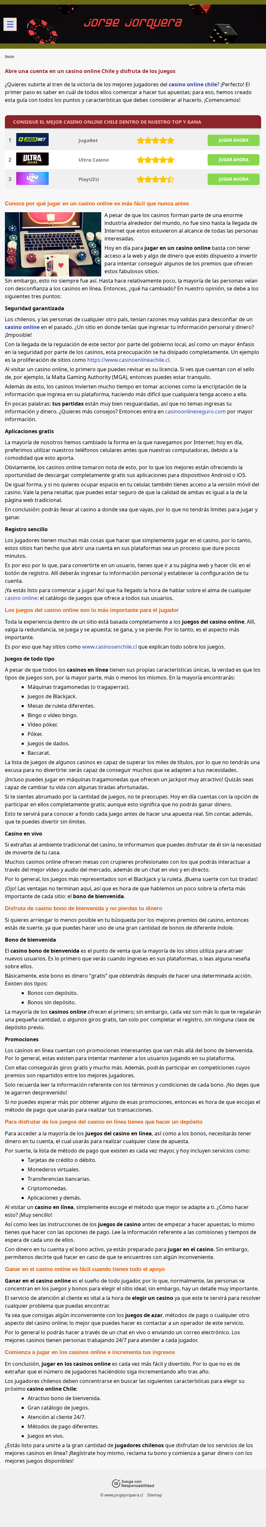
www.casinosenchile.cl (109, 646)
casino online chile (193, 84)
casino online (22, 327)
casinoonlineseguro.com (195, 411)
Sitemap (154, 1495)
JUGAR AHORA (233, 140)
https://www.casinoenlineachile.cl (128, 359)
